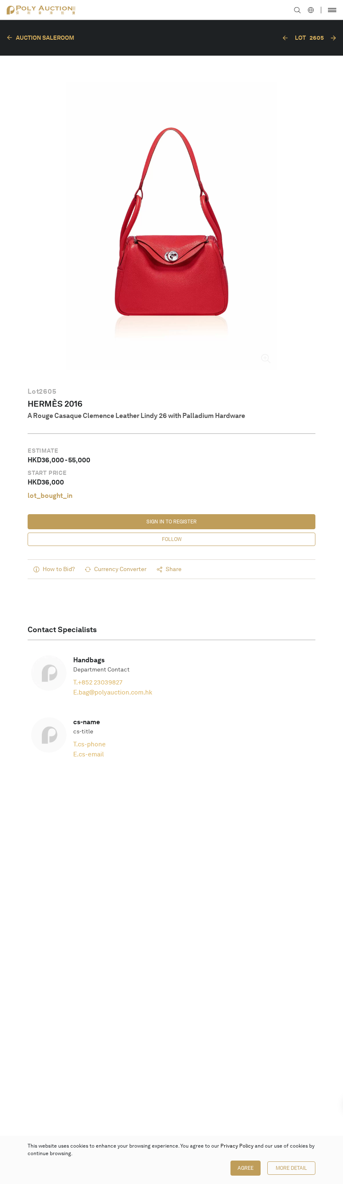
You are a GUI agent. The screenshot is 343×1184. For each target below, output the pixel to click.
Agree (245, 1168)
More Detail (291, 1168)
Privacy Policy (236, 1146)
